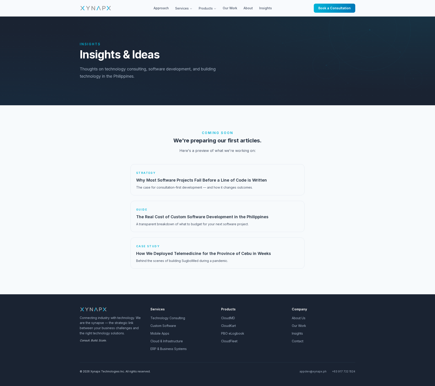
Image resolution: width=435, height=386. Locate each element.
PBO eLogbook (232, 333)
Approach (161, 8)
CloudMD (228, 318)
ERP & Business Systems (168, 349)
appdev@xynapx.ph (313, 371)
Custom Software (163, 326)
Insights (265, 8)
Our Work (230, 8)
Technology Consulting (167, 318)
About (248, 8)
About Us (298, 318)
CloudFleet (229, 341)
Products (206, 8)
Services (182, 8)
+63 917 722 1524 (343, 371)
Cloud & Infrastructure (166, 341)
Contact (297, 341)
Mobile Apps (159, 333)
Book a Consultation (334, 8)
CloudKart (228, 326)
